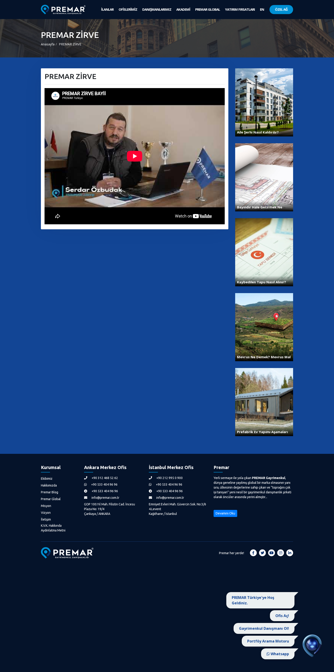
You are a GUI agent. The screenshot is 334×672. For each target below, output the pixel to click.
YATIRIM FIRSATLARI (240, 9)
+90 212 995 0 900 (169, 478)
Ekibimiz (46, 478)
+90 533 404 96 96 (103, 484)
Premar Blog (49, 492)
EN (262, 9)
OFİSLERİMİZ (128, 9)
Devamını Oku (225, 513)
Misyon (46, 506)
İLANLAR (107, 9)
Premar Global (51, 499)
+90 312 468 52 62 (104, 478)
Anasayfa (48, 44)
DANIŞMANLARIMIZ (156, 9)
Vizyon (46, 512)
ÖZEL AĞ (281, 9)
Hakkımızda (49, 485)
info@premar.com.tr (105, 497)
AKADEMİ (183, 9)
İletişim (46, 519)
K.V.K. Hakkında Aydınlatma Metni (53, 528)
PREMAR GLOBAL (207, 9)
